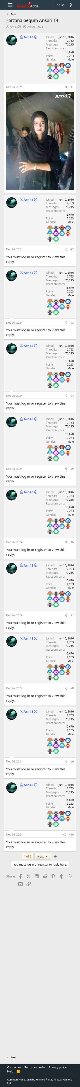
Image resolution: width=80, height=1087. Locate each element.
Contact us (14, 1067)
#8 (72, 688)
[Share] (66, 87)
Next (40, 856)
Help (10, 1071)
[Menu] (10, 5)
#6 (72, 542)
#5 (72, 469)
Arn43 (14, 27)
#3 (72, 323)
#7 (72, 615)
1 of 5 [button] (27, 856)
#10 (71, 834)
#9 (72, 761)
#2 (72, 249)
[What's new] (70, 5)
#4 (72, 396)
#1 (72, 87)
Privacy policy (58, 1067)
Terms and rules (35, 1067)
